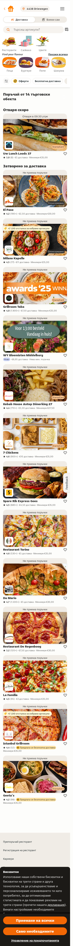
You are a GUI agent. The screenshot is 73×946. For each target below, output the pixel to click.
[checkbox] (9, 65)
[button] (8, 9)
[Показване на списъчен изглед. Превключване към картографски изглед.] (66, 30)
